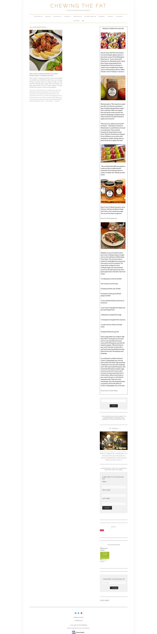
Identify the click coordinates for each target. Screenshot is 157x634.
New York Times (32, 99)
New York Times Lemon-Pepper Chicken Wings (45, 99)
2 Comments (56, 100)
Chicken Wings (39, 93)
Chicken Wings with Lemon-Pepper (49, 93)
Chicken (50, 91)
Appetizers (38, 16)
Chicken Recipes (32, 93)
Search (113, 405)
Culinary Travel (89, 16)
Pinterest (76, 20)
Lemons (60, 97)
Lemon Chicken (43, 97)
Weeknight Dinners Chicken (38, 100)
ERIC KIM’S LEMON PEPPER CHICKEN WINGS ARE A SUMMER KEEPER (43, 74)
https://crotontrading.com (109, 218)
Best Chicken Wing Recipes (43, 91)
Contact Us (78, 620)
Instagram (119, 16)
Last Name (106, 498)
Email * (104, 481)
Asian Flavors (58, 90)
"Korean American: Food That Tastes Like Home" (38, 90)
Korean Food (34, 97)
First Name (106, 490)
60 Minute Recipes (51, 90)
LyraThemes (85, 628)
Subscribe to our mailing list (114, 579)
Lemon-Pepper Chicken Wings (52, 97)
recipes (107, 557)
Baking (47, 16)
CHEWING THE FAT (78, 6)
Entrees (67, 16)
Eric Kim (37, 95)
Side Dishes (77, 16)
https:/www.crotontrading (109, 390)
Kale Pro (84, 625)
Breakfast (57, 16)
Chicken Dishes (56, 91)
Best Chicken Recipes (33, 91)
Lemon (38, 97)
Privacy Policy (78, 617)
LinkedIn (110, 16)
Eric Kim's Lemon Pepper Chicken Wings (47, 95)
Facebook (102, 16)
